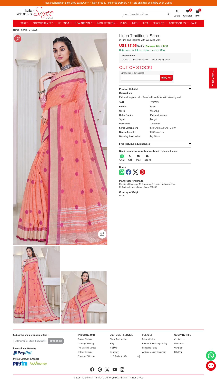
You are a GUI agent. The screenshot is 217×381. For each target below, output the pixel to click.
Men (134, 23)
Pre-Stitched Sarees (87, 348)
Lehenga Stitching (86, 343)
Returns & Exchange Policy (154, 343)
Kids (145, 23)
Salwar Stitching (85, 352)
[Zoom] (60, 139)
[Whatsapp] (121, 172)
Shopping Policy (149, 348)
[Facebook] (128, 172)
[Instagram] (122, 369)
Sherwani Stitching (86, 356)
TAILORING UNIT (86, 335)
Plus (123, 23)
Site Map (178, 352)
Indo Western (106, 23)
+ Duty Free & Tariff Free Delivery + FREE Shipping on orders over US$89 (131, 2)
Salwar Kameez (43, 23)
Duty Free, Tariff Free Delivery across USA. (142, 50)
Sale (194, 23)
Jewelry (158, 23)
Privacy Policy (148, 339)
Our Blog (178, 348)
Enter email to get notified (132, 73)
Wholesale (179, 343)
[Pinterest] (142, 172)
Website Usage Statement (154, 352)
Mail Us (113, 348)
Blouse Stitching (85, 339)
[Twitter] (135, 172)
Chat (121, 159)
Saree (24, 23)
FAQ (112, 343)
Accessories (177, 23)
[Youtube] (115, 369)
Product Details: (128, 89)
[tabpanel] (60, 139)
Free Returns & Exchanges (134, 143)
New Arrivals (83, 23)
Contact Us (179, 339)
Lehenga (64, 23)
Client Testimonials (118, 339)
